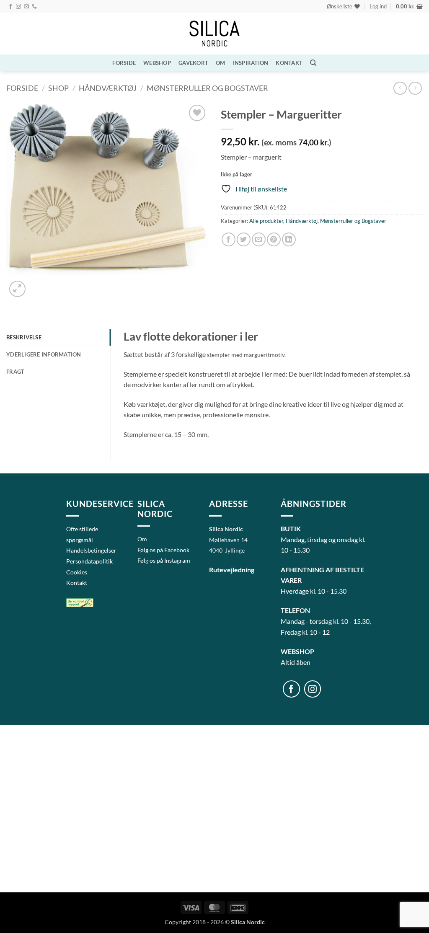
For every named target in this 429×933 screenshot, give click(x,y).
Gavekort (193, 62)
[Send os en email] (26, 7)
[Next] (37, 284)
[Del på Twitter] (244, 239)
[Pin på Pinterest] (274, 239)
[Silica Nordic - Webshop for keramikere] (214, 33)
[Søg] (313, 63)
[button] (378, 6)
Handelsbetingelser (91, 550)
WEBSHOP (157, 62)
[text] (267, 384)
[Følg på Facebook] (10, 7)
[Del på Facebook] (228, 239)
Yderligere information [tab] (43, 354)
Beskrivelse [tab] (23, 337)
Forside (124, 62)
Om (220, 62)
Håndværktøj (108, 88)
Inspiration (251, 62)
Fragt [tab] (15, 371)
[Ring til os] (34, 7)
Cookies (76, 572)
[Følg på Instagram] (18, 7)
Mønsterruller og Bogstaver (207, 88)
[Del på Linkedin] (289, 239)
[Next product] (399, 88)
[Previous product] (414, 88)
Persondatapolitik (89, 561)
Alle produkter (266, 220)
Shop (58, 88)
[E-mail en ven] (259, 239)
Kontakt (289, 62)
